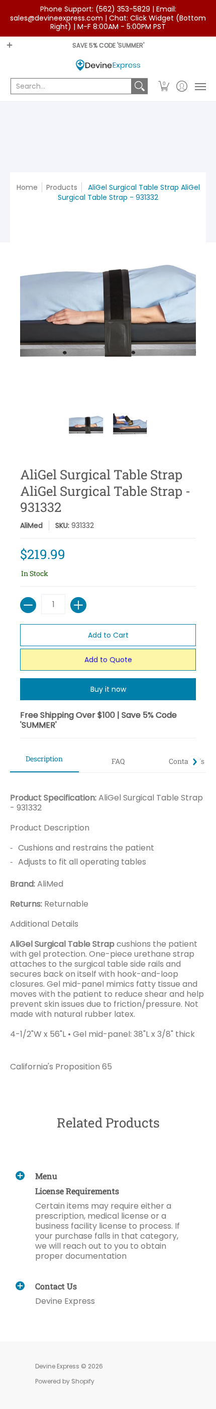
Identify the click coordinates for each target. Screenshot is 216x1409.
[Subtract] (28, 605)
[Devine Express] (108, 65)
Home (27, 187)
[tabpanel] (108, 928)
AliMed (31, 525)
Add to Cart (108, 635)
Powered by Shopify (64, 1381)
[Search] (140, 86)
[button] (164, 86)
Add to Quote (108, 660)
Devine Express (57, 1366)
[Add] (78, 605)
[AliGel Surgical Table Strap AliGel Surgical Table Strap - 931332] (86, 425)
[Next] (194, 761)
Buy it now (108, 689)
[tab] (44, 761)
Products (61, 187)
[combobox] (71, 86)
